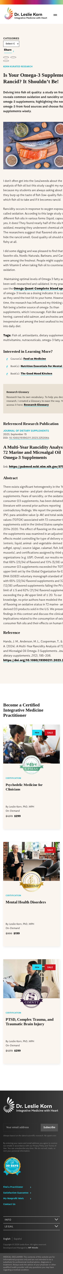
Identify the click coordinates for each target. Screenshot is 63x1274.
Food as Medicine (34, 359)
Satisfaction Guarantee (15, 1193)
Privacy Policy (38, 1146)
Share (8, 50)
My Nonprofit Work (13, 1198)
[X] (13, 57)
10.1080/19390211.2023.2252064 (29, 438)
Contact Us (9, 1204)
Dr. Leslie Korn (26, 14)
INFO (8, 1220)
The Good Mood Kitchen (36, 374)
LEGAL (9, 1226)
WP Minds (33, 1248)
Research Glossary (36, 405)
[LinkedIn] (6, 61)
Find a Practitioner (13, 1187)
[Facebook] (6, 57)
